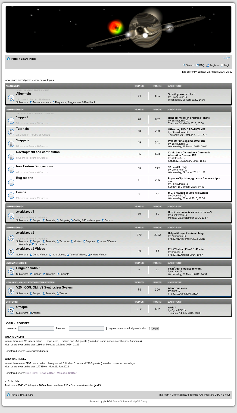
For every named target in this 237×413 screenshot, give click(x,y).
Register (214, 65)
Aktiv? (172, 307)
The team (164, 394)
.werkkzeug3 (14, 206)
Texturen (64, 241)
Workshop (25, 244)
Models (78, 241)
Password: (62, 328)
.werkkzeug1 (14, 227)
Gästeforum (41, 244)
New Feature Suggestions (34, 166)
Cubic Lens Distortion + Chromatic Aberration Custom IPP (189, 154)
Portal (14, 58)
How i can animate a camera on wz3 (190, 212)
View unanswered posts (18, 80)
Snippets (22, 140)
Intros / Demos (108, 241)
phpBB (106, 401)
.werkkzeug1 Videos (30, 248)
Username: (11, 328)
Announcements (42, 102)
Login (227, 65)
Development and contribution (38, 152)
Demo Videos (40, 254)
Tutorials (22, 128)
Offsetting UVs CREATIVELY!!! (186, 129)
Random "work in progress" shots (189, 117)
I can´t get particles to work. (185, 268)
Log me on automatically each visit (127, 328)
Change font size (226, 58)
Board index (28, 58)
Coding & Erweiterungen (86, 220)
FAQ (201, 65)
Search (190, 65)
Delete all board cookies (185, 394)
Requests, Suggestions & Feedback (75, 102)
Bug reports (24, 178)
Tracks (63, 293)
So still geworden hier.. (182, 94)
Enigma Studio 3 (16, 263)
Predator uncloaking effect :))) (186, 141)
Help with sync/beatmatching (186, 233)
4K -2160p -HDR (177, 166)
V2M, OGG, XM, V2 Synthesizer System (30, 282)
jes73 (97, 385)
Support (22, 117)
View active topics (44, 80)
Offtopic (12, 302)
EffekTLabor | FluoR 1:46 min (186, 249)
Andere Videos (98, 254)
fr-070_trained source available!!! (188, 192)
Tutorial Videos (77, 254)
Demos (21, 192)
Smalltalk (36, 312)
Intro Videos (58, 254)
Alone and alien (177, 288)
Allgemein (12, 86)
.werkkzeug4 (14, 109)
